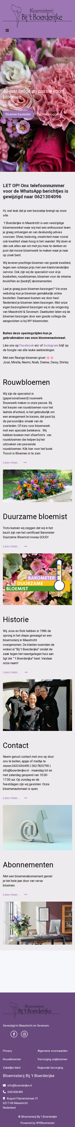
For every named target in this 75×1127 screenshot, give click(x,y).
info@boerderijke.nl (20, 1085)
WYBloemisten (45, 1123)
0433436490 (15, 1092)
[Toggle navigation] (7, 30)
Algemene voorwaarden (53, 1051)
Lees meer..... (12, 546)
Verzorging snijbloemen (52, 1059)
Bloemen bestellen (18, 114)
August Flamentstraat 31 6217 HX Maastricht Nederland (20, 1103)
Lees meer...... (12, 672)
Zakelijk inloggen (48, 114)
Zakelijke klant (12, 1067)
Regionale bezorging (50, 1067)
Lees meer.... (11, 462)
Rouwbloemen (12, 1059)
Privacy (7, 1051)
